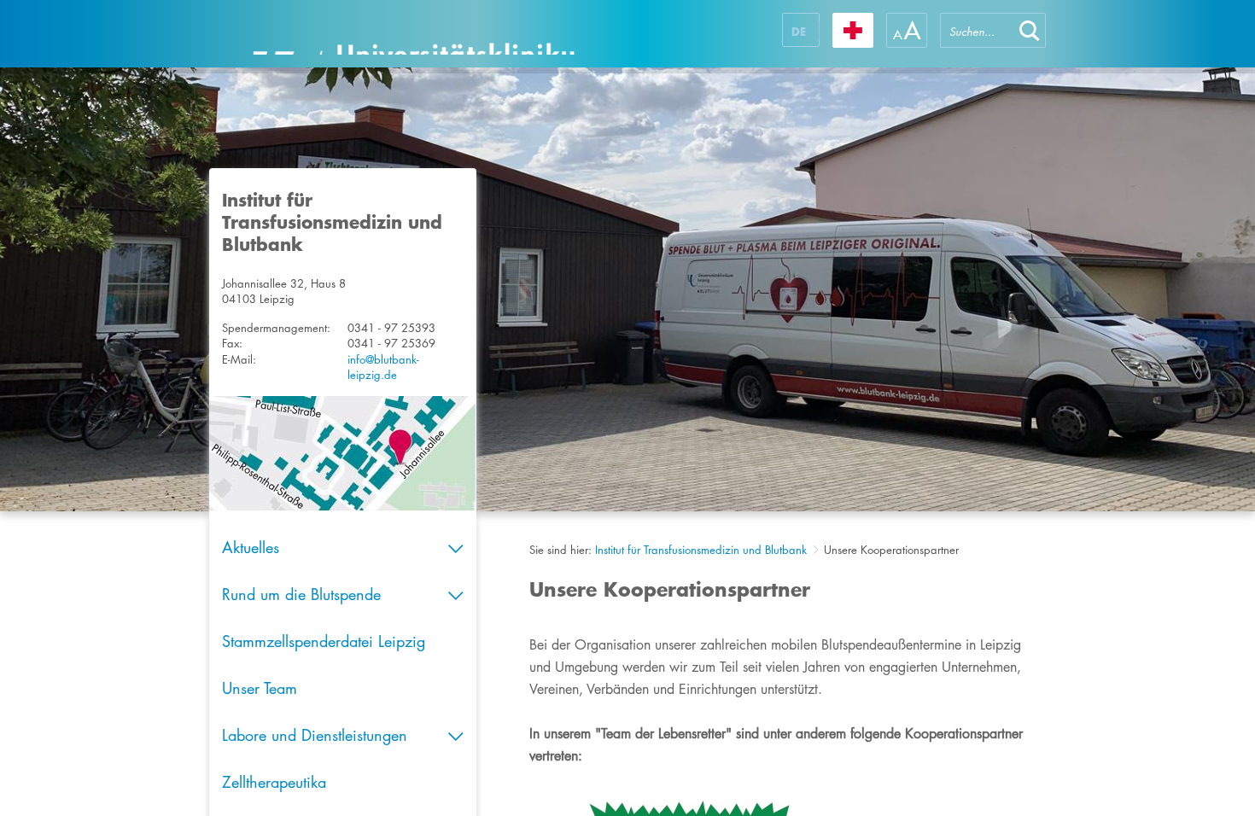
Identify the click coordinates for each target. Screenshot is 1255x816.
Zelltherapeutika (274, 782)
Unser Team (259, 688)
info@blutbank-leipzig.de (383, 367)
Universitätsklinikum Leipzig (413, 34)
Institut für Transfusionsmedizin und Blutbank (701, 549)
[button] (1029, 30)
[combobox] (976, 30)
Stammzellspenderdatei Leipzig (323, 641)
